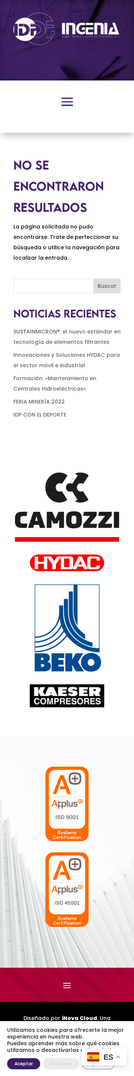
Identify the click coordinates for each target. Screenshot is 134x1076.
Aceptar (24, 1063)
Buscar (107, 286)
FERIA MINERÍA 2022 (39, 401)
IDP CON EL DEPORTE (39, 414)
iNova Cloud (79, 1018)
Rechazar (61, 1063)
